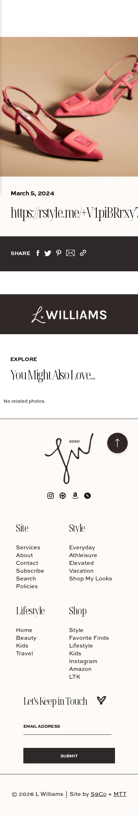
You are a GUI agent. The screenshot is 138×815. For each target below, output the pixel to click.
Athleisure (83, 555)
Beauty (26, 638)
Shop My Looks (90, 578)
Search (26, 578)
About (24, 555)
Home (24, 630)
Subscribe (30, 570)
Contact (27, 563)
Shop (77, 610)
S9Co (99, 794)
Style (77, 527)
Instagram (83, 661)
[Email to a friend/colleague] (70, 254)
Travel (24, 653)
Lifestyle (30, 610)
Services (28, 547)
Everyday (82, 547)
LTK (74, 676)
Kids (22, 645)
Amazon (80, 669)
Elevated (81, 563)
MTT (120, 794)
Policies (27, 586)
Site (22, 527)
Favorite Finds (89, 638)
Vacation (81, 570)
